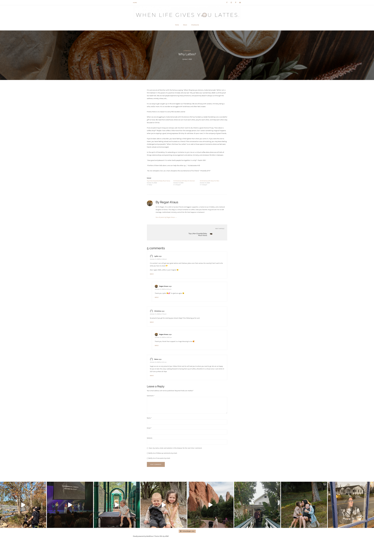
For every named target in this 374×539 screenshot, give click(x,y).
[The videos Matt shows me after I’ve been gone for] (117, 505)
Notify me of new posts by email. (159, 458)
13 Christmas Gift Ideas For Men (209, 181)
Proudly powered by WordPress (143, 536)
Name (149, 418)
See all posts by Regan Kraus (166, 217)
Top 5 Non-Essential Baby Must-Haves (158, 181)
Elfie (161, 536)
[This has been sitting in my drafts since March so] (70, 505)
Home (135, 2)
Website (149, 438)
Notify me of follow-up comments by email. (163, 453)
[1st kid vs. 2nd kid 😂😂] (163, 505)
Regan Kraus (163, 286)
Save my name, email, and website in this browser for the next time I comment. (175, 448)
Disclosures (195, 25)
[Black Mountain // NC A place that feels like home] (351, 505)
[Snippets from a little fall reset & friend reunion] (23, 505)
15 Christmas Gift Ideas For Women (184, 181)
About (185, 25)
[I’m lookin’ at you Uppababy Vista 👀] (210, 505)
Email (149, 428)
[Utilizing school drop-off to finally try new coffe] (257, 505)
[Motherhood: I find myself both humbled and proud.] (304, 505)
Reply (152, 274)
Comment (150, 396)
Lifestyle (187, 50)
